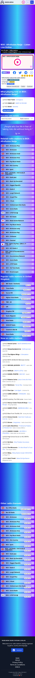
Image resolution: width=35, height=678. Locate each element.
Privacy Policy (17, 662)
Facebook (29, 86)
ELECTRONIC (10, 84)
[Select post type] (26, 118)
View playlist (7, 110)
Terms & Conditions (17, 665)
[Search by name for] (17, 119)
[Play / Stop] (23, 2)
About (17, 660)
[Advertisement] (17, 22)
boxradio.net (15, 86)
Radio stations (14, 50)
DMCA (17, 667)
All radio (5, 50)
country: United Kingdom (10, 52)
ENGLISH (12, 82)
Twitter (23, 86)
